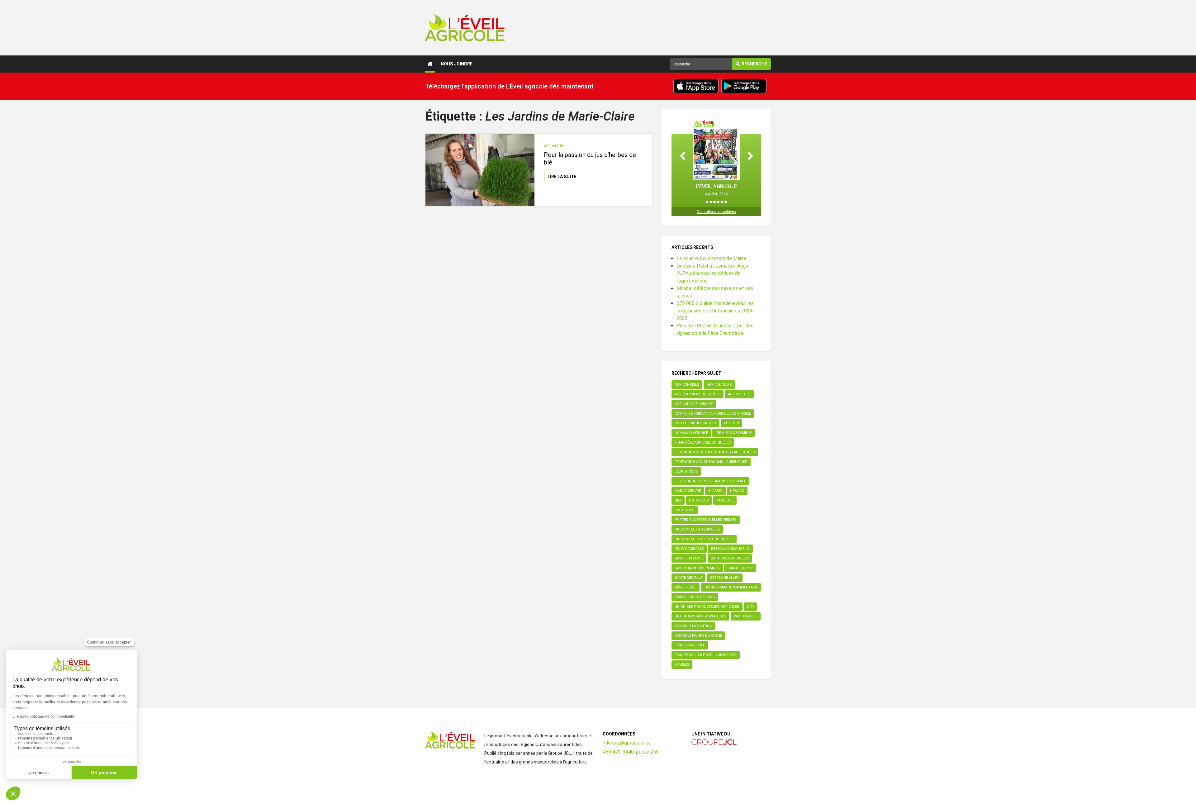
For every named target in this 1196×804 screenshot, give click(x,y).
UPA (750, 607)
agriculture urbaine (694, 404)
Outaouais (699, 500)
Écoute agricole (690, 645)
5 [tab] (722, 202)
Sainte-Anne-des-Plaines (697, 568)
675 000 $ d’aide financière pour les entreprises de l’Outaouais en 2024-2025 (715, 310)
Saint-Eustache (689, 558)
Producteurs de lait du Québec (704, 539)
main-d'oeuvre (688, 491)
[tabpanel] (716, 158)
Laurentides (686, 471)
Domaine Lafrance (691, 433)
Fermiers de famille (733, 433)
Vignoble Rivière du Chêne (698, 636)
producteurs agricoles (697, 529)
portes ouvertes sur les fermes (706, 520)
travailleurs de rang (695, 597)
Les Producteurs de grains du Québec (710, 481)
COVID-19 (731, 423)
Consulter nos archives (716, 212)
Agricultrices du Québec (697, 394)
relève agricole (689, 549)
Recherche (754, 63)
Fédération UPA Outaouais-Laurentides (711, 462)
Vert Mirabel (745, 616)
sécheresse (685, 587)
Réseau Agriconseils (730, 549)
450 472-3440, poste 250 (631, 752)
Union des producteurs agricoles (707, 607)
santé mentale (688, 578)
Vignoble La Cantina (693, 626)
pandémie (724, 500)
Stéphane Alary (724, 578)
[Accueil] (430, 64)
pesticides (685, 510)
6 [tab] (725, 202)
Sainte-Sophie (740, 568)
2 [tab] (710, 202)
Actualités (554, 146)
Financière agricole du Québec (703, 442)
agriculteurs (719, 385)
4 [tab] (718, 202)
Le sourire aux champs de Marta (711, 258)
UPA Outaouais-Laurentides (700, 616)
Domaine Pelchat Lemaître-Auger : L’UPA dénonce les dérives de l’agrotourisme (714, 273)
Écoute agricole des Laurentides (706, 655)
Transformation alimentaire (731, 587)
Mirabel (715, 491)
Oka (678, 500)
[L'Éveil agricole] (465, 27)
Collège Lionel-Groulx (695, 423)
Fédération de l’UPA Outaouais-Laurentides (715, 452)
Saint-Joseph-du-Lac (730, 558)
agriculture (739, 394)
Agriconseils (687, 385)
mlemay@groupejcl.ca (627, 743)
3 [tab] (714, 202)
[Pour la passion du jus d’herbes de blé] (479, 170)
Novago (737, 491)
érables (682, 665)
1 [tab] (707, 202)
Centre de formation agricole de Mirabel (713, 414)
